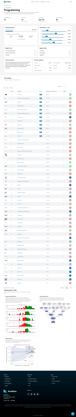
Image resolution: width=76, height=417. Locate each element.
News (29, 376)
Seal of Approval (8, 383)
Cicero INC (19, 271)
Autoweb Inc (42, 50)
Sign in (71, 1)
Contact (53, 383)
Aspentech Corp (20, 256)
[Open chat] (73, 414)
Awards (48, 1)
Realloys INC (19, 268)
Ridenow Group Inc (20, 158)
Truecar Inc (19, 136)
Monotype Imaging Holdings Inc (23, 113)
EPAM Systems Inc (20, 128)
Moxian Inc (19, 283)
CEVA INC (43, 36)
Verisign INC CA (20, 252)
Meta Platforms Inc (45, 39)
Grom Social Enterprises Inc (10, 50)
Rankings (32, 1)
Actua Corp (44, 30)
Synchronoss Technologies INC (23, 139)
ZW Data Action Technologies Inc (23, 211)
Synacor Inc (19, 203)
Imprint (53, 378)
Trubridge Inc (19, 215)
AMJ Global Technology (21, 177)
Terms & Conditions (56, 381)
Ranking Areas (8, 378)
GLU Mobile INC (42, 52)
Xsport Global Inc (20, 275)
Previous (62, 287)
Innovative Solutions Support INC (48, 33)
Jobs (29, 385)
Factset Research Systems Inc (23, 207)
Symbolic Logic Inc (20, 162)
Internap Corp (19, 241)
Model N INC (19, 234)
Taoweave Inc (19, 117)
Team (29, 383)
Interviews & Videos (32, 378)
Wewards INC (19, 264)
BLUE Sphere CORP (20, 245)
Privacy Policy (55, 376)
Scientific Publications (32, 381)
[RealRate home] (7, 2)
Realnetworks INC (20, 169)
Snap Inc (18, 185)
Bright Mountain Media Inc (22, 249)
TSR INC (18, 188)
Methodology (43, 1)
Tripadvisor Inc (20, 173)
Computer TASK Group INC (10, 52)
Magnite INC (42, 55)
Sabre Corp (19, 124)
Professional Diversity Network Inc (23, 237)
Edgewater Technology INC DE (23, 181)
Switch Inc (19, 196)
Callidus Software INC (21, 192)
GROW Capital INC (20, 260)
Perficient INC (19, 147)
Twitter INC (19, 154)
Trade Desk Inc (20, 222)
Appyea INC (19, 279)
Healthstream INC (20, 143)
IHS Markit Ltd (19, 120)
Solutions (37, 1)
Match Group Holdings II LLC (47, 42)
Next (71, 287)
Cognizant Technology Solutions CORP (24, 151)
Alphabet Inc (19, 132)
